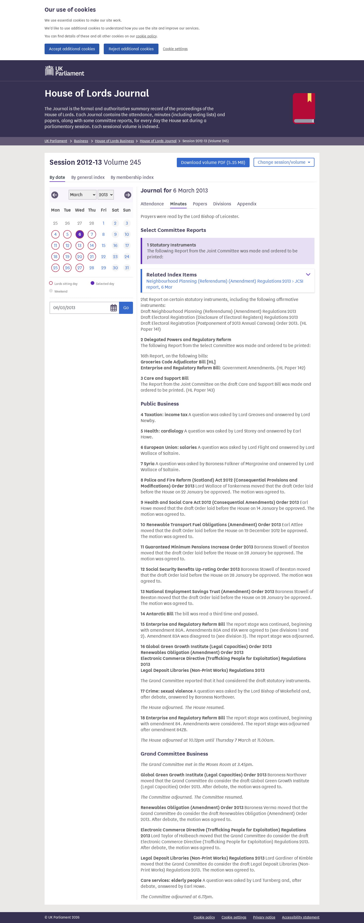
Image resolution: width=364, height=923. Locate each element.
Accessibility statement (300, 917)
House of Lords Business (114, 141)
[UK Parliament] (65, 70)
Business (81, 141)
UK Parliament (56, 141)
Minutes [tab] (178, 204)
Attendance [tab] (152, 204)
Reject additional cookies (131, 49)
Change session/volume (282, 162)
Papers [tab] (200, 204)
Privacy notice (264, 917)
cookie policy (146, 36)
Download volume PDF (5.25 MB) (213, 162)
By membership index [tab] (132, 177)
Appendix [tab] (246, 204)
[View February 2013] (55, 194)
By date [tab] (57, 177)
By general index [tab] (87, 177)
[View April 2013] (128, 194)
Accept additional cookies (72, 49)
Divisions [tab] (222, 204)
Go (126, 307)
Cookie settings (175, 49)
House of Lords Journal (158, 141)
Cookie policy (204, 917)
